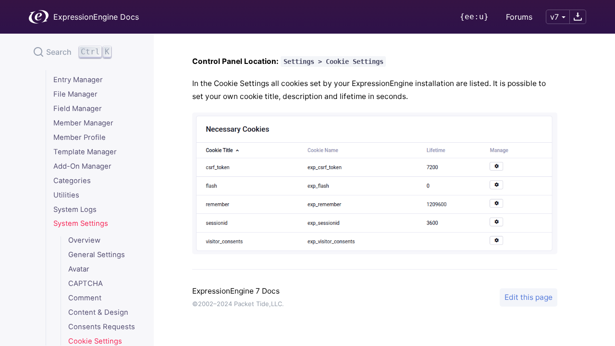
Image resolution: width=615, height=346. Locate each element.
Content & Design (98, 313)
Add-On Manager (82, 166)
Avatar (78, 269)
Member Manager (83, 123)
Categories (72, 181)
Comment (84, 298)
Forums (519, 17)
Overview (84, 240)
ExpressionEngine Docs (96, 17)
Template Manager (85, 152)
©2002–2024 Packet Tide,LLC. (238, 304)
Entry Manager (78, 80)
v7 (554, 17)
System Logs (75, 210)
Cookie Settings (95, 341)
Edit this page (528, 297)
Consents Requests (101, 327)
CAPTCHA (85, 284)
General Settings (96, 255)
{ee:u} (474, 16)
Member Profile (79, 138)
